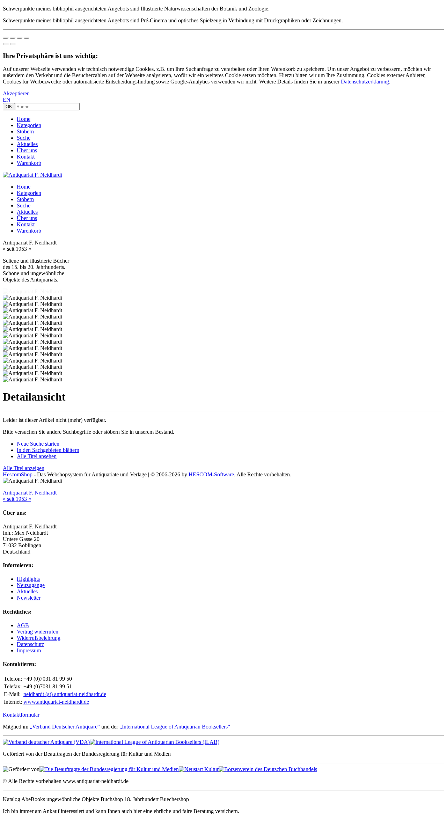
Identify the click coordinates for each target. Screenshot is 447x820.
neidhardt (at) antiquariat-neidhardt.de (64, 694)
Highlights (28, 579)
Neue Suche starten (38, 444)
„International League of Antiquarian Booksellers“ (174, 727)
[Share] (12, 38)
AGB (23, 625)
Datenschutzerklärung (365, 82)
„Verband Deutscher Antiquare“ (65, 727)
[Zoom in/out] (26, 38)
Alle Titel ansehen (37, 456)
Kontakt (26, 157)
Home (23, 119)
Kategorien (29, 125)
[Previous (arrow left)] (5, 44)
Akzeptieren (16, 93)
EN (6, 100)
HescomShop (17, 474)
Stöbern (25, 131)
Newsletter (29, 598)
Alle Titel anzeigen (23, 468)
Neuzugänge (31, 585)
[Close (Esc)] (5, 38)
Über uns (27, 150)
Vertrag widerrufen (37, 632)
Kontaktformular (21, 715)
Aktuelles (27, 144)
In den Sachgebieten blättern (48, 450)
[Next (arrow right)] (12, 44)
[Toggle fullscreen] (19, 38)
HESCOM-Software (211, 474)
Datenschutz (30, 644)
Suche (23, 138)
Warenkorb (29, 163)
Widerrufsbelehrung (38, 638)
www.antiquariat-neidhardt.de (56, 702)
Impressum (29, 650)
